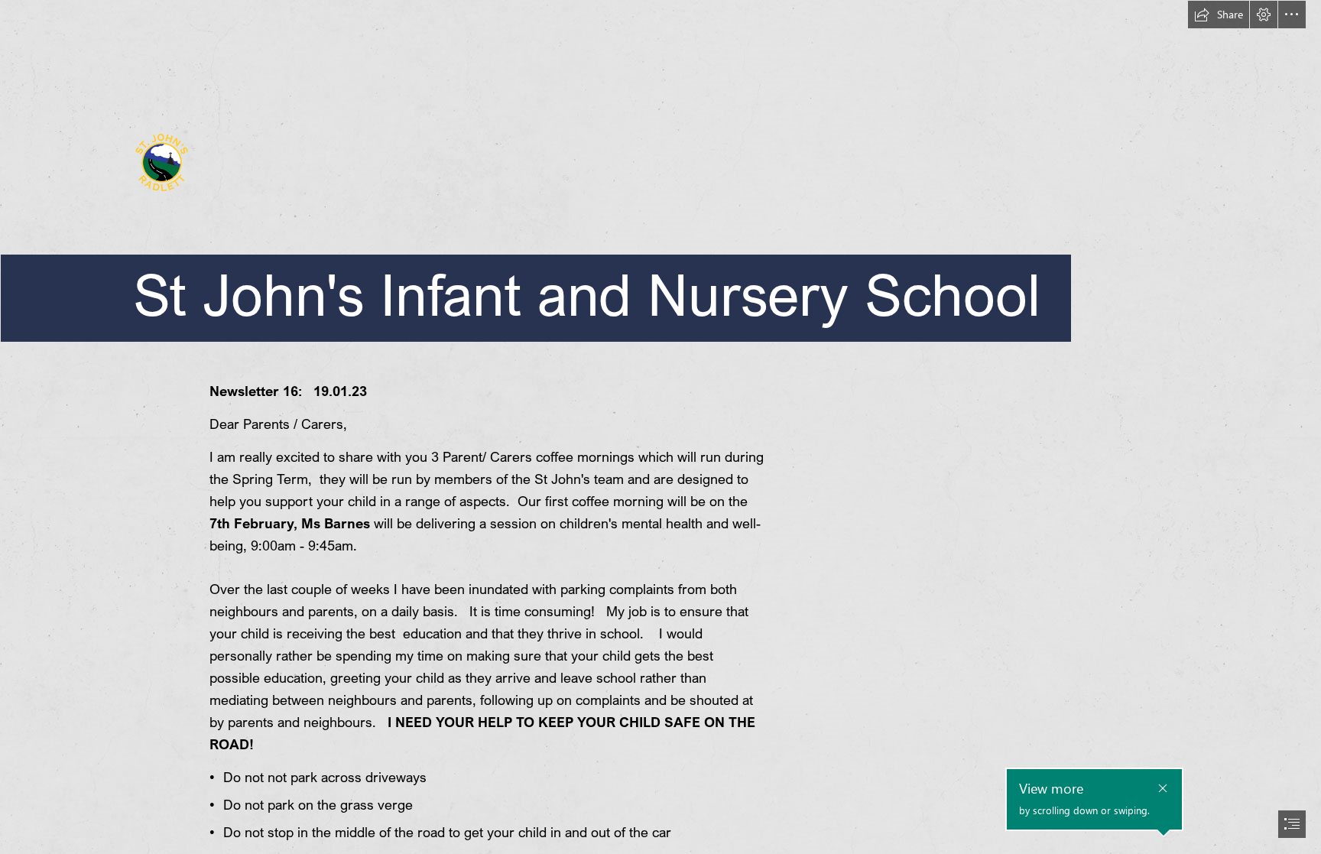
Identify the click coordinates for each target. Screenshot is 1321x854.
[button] (1218, 14)
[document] (660, 427)
